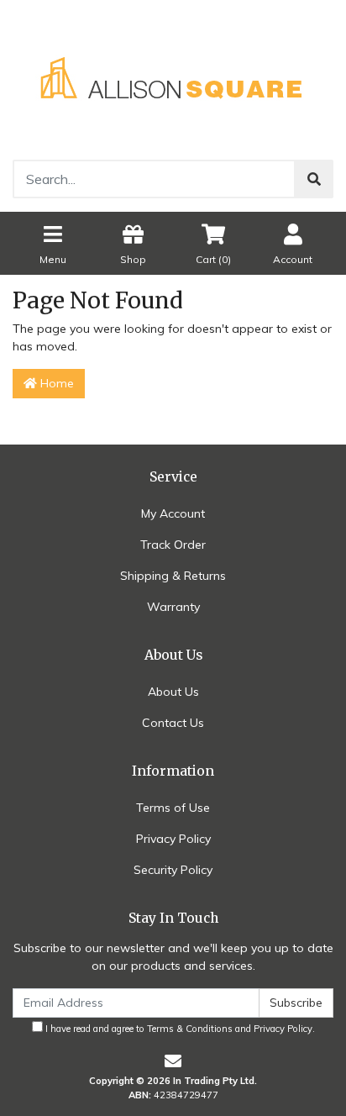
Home (55, 383)
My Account (173, 513)
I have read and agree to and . (179, 1028)
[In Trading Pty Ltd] (173, 79)
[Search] (314, 179)
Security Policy (173, 869)
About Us (173, 691)
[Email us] (173, 1060)
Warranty (173, 606)
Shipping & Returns (173, 575)
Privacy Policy (173, 838)
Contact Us (173, 722)
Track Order (173, 544)
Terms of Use (173, 807)
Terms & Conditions (190, 1028)
